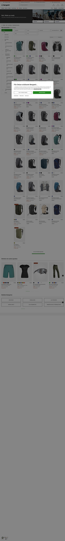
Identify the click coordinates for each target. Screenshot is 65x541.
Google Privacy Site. (37, 89)
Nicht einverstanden (23, 92)
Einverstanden (42, 92)
